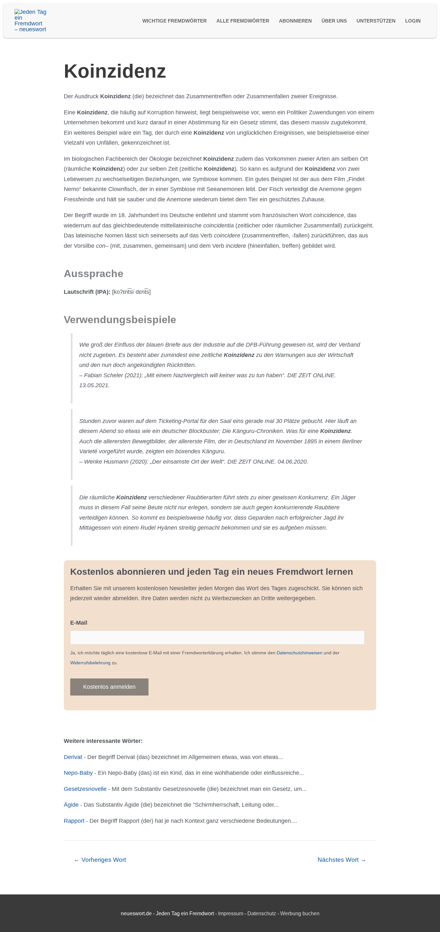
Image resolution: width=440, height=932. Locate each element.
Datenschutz (261, 913)
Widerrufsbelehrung (90, 662)
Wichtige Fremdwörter (174, 21)
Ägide (71, 805)
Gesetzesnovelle (85, 789)
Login (413, 21)
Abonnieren (295, 21)
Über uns (334, 21)
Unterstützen (376, 21)
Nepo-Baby (78, 773)
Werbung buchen (300, 913)
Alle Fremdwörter (242, 21)
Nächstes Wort (342, 859)
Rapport (74, 821)
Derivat (73, 757)
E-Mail (78, 623)
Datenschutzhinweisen (299, 652)
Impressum (230, 913)
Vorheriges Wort (100, 859)
